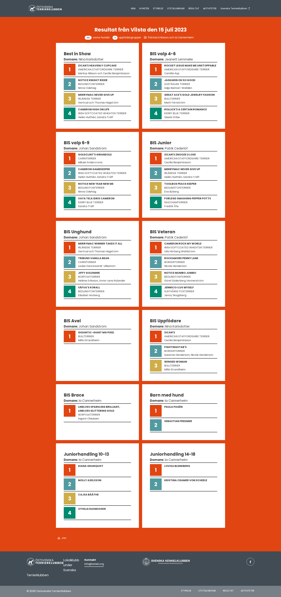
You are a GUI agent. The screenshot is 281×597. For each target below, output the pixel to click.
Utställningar (176, 8)
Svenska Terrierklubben (234, 8)
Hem (133, 8)
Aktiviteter (210, 8)
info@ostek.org (94, 564)
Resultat (193, 8)
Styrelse (158, 8)
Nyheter (144, 8)
